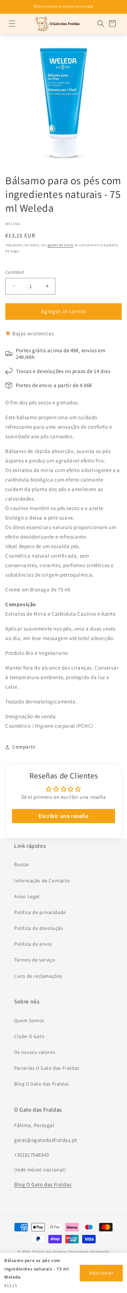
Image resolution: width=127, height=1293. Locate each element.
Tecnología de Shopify (88, 1251)
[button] (12, 23)
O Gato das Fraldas (50, 1251)
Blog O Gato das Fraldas (41, 1084)
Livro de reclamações (38, 976)
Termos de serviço (34, 960)
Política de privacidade (40, 912)
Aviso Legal (27, 896)
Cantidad (14, 272)
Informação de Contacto (42, 880)
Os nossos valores (34, 1052)
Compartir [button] (24, 747)
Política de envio (33, 944)
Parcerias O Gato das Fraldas (46, 1068)
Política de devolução (39, 928)
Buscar (22, 864)
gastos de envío (61, 245)
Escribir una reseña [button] (63, 816)
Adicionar (101, 1272)
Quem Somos (29, 1020)
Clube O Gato (29, 1036)
